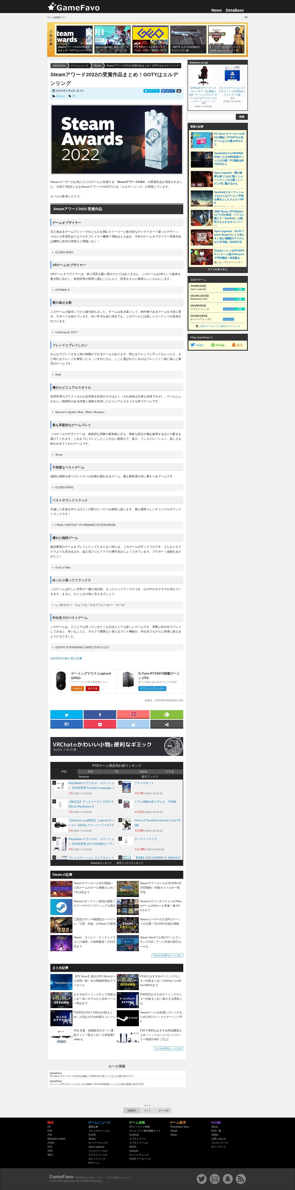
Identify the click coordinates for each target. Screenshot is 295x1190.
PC (74, 96)
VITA (50, 1150)
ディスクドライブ (145, 839)
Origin (173, 1134)
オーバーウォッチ (98, 1142)
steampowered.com (169, 700)
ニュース (228, 289)
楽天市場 (92, 688)
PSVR (51, 1142)
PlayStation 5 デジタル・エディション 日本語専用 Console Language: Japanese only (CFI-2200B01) (91, 786)
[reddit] (133, 724)
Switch (143, 771)
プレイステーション (99, 1130)
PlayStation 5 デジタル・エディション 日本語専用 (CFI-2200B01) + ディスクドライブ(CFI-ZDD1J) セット (91, 842)
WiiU (50, 1154)
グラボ (170, 771)
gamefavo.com (72, 1181)
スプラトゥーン (137, 1138)
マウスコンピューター (152, 688)
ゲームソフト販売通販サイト (145, 1130)
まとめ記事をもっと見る (168, 1048)
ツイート (153, 91)
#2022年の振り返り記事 (66, 658)
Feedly (220, 345)
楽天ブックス (149, 776)
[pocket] (100, 724)
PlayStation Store (179, 1126)
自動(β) (131, 1110)
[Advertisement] (218, 414)
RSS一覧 (216, 1130)
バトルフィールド (98, 1150)
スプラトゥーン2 (97, 1154)
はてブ (168, 91)
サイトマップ (218, 1146)
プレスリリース (219, 1142)
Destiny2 (134, 1134)
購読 (240, 345)
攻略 (239, 289)
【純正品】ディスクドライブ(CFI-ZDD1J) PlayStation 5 (90, 804)
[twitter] (66, 714)
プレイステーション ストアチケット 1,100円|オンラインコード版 (232, 91)
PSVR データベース (140, 1158)
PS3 (50, 1146)
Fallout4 (133, 1150)
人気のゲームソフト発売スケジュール (219, 326)
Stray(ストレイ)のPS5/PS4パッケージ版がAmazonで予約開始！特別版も (229, 254)
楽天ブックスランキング (130, 863)
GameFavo (61, 1176)
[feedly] (166, 714)
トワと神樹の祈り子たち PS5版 (155, 801)
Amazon (77, 688)
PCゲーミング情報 (139, 1126)
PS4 (90, 771)
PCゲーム (93, 1162)
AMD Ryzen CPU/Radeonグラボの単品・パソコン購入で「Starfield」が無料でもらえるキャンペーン (229, 218)
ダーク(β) (164, 1110)
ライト (147, 1110)
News (216, 10)
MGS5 (132, 1146)
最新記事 (93, 1126)
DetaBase (235, 10)
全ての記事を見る (217, 269)
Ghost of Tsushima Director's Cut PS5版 (157, 823)
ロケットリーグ (96, 1158)
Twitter (199, 345)
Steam (60, 96)
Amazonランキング (101, 863)
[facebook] (100, 714)
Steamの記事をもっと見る (167, 955)
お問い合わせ (218, 1138)
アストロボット (144, 783)
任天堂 (92, 1134)
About (214, 1126)
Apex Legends (96, 1146)
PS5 (64, 771)
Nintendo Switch (56, 1138)
